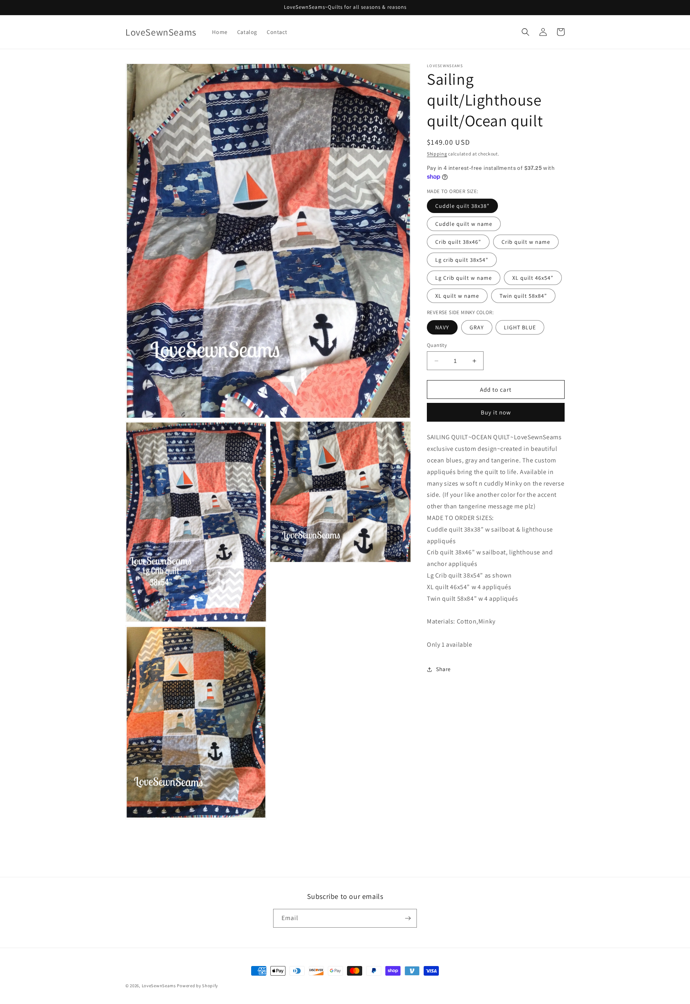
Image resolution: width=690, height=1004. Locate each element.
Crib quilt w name (526, 241)
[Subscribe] (407, 918)
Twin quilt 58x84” (523, 295)
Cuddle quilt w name (463, 223)
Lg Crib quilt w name (463, 277)
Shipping (437, 154)
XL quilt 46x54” (532, 277)
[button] (525, 32)
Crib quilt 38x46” (458, 241)
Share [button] (443, 669)
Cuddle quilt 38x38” (462, 205)
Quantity (437, 345)
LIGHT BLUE (520, 327)
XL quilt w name (457, 295)
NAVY (442, 327)
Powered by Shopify (197, 985)
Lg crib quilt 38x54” (461, 259)
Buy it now (496, 412)
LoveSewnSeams (159, 985)
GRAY (477, 327)
